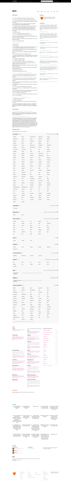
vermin (48, 317)
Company (21, 472)
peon (39, 308)
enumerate (48, 223)
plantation (40, 184)
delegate (23, 153)
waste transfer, (31, 355)
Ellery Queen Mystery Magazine (43, 31)
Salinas (23, 313)
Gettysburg (32, 300)
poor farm (31, 310)
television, (30, 356)
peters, (21, 369)
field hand (14, 300)
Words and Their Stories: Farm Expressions (45, 45)
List (44, 11)
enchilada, (37, 332)
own (21, 338)
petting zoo (48, 308)
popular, (21, 376)
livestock (48, 304)
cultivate (48, 149)
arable (23, 140)
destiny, (28, 339)
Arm (14, 262)
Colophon (21, 475)
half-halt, (13, 370)
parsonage (31, 182)
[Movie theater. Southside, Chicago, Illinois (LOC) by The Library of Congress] (26, 425)
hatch (39, 168)
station (31, 195)
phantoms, (34, 338)
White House (41, 136)
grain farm (31, 166)
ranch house (15, 189)
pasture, (13, 363)
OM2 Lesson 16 (14, 374)
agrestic (31, 138)
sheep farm (40, 193)
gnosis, (30, 371)
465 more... (28, 348)
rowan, (36, 361)
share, (38, 385)
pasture (14, 184)
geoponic (23, 166)
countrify (40, 147)
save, (28, 337)
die (47, 153)
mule (15, 363)
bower (48, 289)
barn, (15, 368)
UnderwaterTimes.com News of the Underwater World (46, 76)
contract (23, 147)
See (51, 11)
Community (19, 1)
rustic (14, 193)
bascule (18, 370)
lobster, (35, 332)
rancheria (23, 189)
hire (47, 168)
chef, (21, 375)
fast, (14, 330)
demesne (31, 153)
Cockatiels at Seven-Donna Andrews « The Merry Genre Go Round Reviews (48, 81)
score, (16, 370)
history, (13, 362)
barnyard (40, 140)
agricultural (40, 138)
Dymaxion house (32, 136)
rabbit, (34, 376)
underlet (48, 199)
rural (47, 191)
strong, (32, 337)
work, (28, 355)
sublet (48, 197)
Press (21, 474)
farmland (23, 161)
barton (48, 140)
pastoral (40, 182)
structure (14, 197)
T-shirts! (21, 478)
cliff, (37, 375)
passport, (29, 347)
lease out (48, 174)
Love (57, 11)
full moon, (31, 376)
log (38, 347)
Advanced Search (45, 479)
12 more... (38, 352)
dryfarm (23, 155)
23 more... (16, 377)
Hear (54, 11)
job (30, 172)
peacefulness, (16, 362)
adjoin (31, 287)
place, (16, 361)
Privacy (44, 477)
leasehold (31, 176)
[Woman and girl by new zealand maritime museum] (35, 406)
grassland (48, 166)
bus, (39, 356)
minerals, (32, 332)
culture (23, 151)
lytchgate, (37, 362)
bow (30, 221)
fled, (20, 329)
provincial (31, 186)
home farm (31, 255)
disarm (48, 262)
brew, (22, 355)
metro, (28, 357)
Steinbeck (14, 315)
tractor (23, 317)
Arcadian (14, 136)
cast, (36, 371)
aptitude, (21, 361)
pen (22, 184)
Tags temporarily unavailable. (15, 273)
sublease (40, 197)
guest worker (15, 302)
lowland (14, 180)
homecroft (31, 170)
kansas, (30, 337)
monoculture (49, 306)
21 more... (34, 357)
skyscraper (48, 193)
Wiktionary (15, 97)
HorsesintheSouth (15, 365)
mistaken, (18, 375)
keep (39, 172)
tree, (39, 346)
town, (13, 361)
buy (30, 292)
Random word (30, 1)
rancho (31, 189)
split (47, 231)
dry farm (14, 155)
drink (39, 223)
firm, (17, 329)
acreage (48, 136)
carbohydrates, (29, 331)
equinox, (31, 361)
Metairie (23, 287)
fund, (13, 329)
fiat (15, 330)
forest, (34, 351)
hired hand (15, 304)
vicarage (23, 201)
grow (14, 168)
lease (39, 174)
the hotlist (29, 365)
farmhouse (48, 159)
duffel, (37, 347)
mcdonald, (18, 369)
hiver (29, 363)
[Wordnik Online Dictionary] (14, 1)
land (30, 174)
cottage (23, 223)
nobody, (16, 375)
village (31, 233)
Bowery (14, 287)
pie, (38, 331)
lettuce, (28, 332)
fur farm (48, 163)
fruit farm (40, 163)
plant (31, 229)
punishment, (19, 338)
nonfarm (31, 264)
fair (39, 296)
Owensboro (32, 308)
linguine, (35, 331)
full (22, 227)
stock (22, 315)
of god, (15, 355)
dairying (23, 296)
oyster (31, 333)
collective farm (49, 145)
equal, (32, 385)
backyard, (13, 375)
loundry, (31, 346)
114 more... (33, 363)
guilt (30, 339)
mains (23, 180)
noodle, (32, 347)
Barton (23, 136)
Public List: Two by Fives (31, 379)
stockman (31, 315)
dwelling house (41, 155)
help (30, 302)
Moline (40, 306)
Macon (14, 306)
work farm (23, 319)
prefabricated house (16, 186)
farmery (31, 159)
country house (15, 149)
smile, (30, 386)
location (40, 178)
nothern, (37, 351)
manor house (41, 180)
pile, (35, 351)
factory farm (49, 157)
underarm (14, 266)
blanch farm (23, 255)
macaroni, (28, 333)
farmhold (40, 159)
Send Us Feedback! (46, 473)
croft (30, 149)
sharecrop (31, 193)
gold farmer (48, 246)
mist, (28, 385)
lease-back (15, 176)
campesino (40, 292)
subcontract (32, 197)
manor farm (32, 180)
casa (47, 143)
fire (34, 352)
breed (23, 143)
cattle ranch (15, 145)
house (14, 172)
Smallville (29, 335)
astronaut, (28, 376)
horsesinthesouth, (21, 368)
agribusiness (15, 292)
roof (30, 191)
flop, (20, 356)
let (47, 176)
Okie (14, 308)
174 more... (15, 357)
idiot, (16, 337)
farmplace (31, 161)
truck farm (40, 199)
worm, (33, 352)
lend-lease (40, 176)
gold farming (15, 249)
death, (16, 338)
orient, (31, 375)
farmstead (40, 161)
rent (14, 191)
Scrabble (14, 460)
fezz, (21, 329)
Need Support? (45, 474)
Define (38, 11)
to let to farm (15, 208)
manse (48, 180)
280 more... (34, 333)
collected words (15, 379)
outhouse (23, 308)
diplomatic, (37, 356)
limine (14, 229)
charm (39, 262)
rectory (48, 189)
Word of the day (24, 1)
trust (22, 233)
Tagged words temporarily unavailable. (17, 281)
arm (30, 262)
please (48, 229)
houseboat (23, 172)
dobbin (31, 296)
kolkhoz (14, 174)
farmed (14, 240)
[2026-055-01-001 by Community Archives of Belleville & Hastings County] (54, 434)
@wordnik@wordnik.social (31, 477)
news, (13, 369)
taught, (13, 376)
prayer (14, 231)
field (47, 225)
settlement (23, 231)
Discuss (48, 11)
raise (39, 186)
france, (39, 338)
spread (40, 313)
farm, (30, 332)
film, (24, 329)
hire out (14, 170)
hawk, (30, 352)
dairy (39, 151)
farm (44, 19)
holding (23, 170)
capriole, (13, 368)
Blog (28, 473)
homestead (48, 170)
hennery (40, 302)
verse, (38, 371)
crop (39, 149)
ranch (48, 186)
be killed (14, 143)
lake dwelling (24, 174)
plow (22, 310)
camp (14, 223)
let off (14, 178)
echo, (13, 380)
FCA (47, 298)
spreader (48, 313)
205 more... (34, 377)
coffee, (18, 355)
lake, (33, 375)
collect (14, 214)
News (29, 472)
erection (23, 157)
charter (23, 145)
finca (22, 300)
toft (22, 199)
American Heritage (17, 448)
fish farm (40, 246)
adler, (28, 352)
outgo (22, 229)
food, (18, 329)
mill (22, 306)
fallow (14, 159)
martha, (37, 337)
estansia (31, 157)
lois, (35, 337)
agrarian (23, 138)
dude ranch (32, 155)
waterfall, (35, 375)
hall (30, 168)
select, (19, 376)
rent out (23, 191)
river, (15, 361)
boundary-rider (32, 289)
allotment (14, 140)
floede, (28, 362)
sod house (15, 195)
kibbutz (48, 172)
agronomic (48, 138)
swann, (37, 338)
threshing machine (16, 317)
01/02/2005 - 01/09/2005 (43, 71)
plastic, (28, 351)
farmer (31, 225)
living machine (32, 178)
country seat (24, 149)
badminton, (37, 346)
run (39, 191)
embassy (14, 157)
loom (35, 386)
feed (30, 163)
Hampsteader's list (30, 359)
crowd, (24, 376)
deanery (14, 153)
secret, (23, 375)
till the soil (14, 199)
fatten (14, 163)
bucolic (31, 143)
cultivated (14, 151)
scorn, (30, 385)
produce (48, 310)
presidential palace (24, 186)
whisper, (17, 368)
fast (39, 225)
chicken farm (32, 145)
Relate (42, 11)
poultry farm (49, 184)
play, (23, 355)
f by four (13, 328)
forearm (14, 264)
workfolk (31, 319)
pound (39, 310)
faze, (23, 329)
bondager (23, 289)
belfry (48, 287)
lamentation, (14, 337)
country (48, 147)
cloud (16, 380)
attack (23, 221)
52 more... (18, 330)
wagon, (34, 355)
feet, (13, 330)
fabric (39, 157)
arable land (32, 140)
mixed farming (32, 306)
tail (13, 233)
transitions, (23, 369)
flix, (39, 371)
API (36, 473)
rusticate (23, 193)
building (40, 143)
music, (39, 385)
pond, (15, 376)
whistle (40, 233)
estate (14, 225)
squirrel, (30, 362)
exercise (30, 357)
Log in (13, 131)
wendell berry (14, 359)
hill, (34, 356)
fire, (15, 329)
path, (19, 362)
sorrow (40, 231)
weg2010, (15, 369)
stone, (28, 377)
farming (14, 161)
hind (47, 302)
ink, (27, 347)
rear (39, 189)
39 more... (18, 363)
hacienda (23, 168)
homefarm (40, 170)
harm (22, 264)
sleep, (36, 385)
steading (40, 195)
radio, (36, 355)
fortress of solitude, (30, 338)
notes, (18, 337)
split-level (23, 195)
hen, (13, 355)
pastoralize (48, 182)
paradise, (13, 338)
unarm (48, 264)
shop (31, 231)
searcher (28, 350)
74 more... (33, 339)
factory (23, 225)
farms (31, 240)
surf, (33, 346)
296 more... (21, 370)
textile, (35, 346)
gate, (28, 363)
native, (24, 361)
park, (32, 351)
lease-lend (23, 176)
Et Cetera (44, 472)
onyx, (28, 371)
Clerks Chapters (15, 335)
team (47, 315)
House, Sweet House (15, 350)
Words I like (29, 341)
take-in (23, 214)
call (47, 221)
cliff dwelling (40, 145)
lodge (48, 178)
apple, (32, 386)
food (28, 330)
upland (14, 201)
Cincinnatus (15, 294)
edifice (48, 155)
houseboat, (18, 356)
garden (14, 166)
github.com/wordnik (38, 474)
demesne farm (41, 153)
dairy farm (48, 151)
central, (33, 356)
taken (13, 377)
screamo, (34, 371)
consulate (14, 147)
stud (22, 197)
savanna (30, 377)
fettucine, (32, 331)
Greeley (48, 300)
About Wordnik (22, 473)
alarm (22, 262)
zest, (37, 331)
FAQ (20, 477)
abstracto (14, 221)
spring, (22, 356)
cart (47, 292)
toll (23, 356)
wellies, (33, 362)
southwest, (28, 375)
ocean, (38, 376)
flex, (14, 329)
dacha (31, 151)
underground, (21, 337)
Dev (36, 472)
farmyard (48, 161)
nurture (14, 182)
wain (14, 319)
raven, (30, 351)
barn (22, 292)
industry (48, 227)
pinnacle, (34, 347)
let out (23, 178)
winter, (34, 361)
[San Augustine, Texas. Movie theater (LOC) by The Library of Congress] (54, 425)
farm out (23, 159)
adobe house (15, 138)
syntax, (32, 371)
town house (32, 199)
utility (39, 317)
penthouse (31, 184)
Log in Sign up (56, 1)
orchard (23, 182)
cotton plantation (32, 147)
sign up (16, 131)
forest (14, 227)
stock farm (48, 195)
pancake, (28, 346)
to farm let (40, 255)
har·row (23, 302)
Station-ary (29, 353)
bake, (20, 355)
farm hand (14, 298)
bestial (14, 289)
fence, (28, 386)
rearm (39, 264)
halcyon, (35, 362)
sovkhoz (31, 313)
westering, (28, 361)
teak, (39, 351)
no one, (17, 376)
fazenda (23, 163)
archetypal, (38, 361)
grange (40, 166)
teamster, (18, 361)
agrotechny (40, 287)
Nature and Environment (31, 374)
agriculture (15, 255)
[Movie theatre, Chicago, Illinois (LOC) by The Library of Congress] (44, 415)
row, (16, 355)
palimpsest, (21, 362)
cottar (31, 294)
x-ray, (34, 337)
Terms (44, 475)
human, (34, 385)
